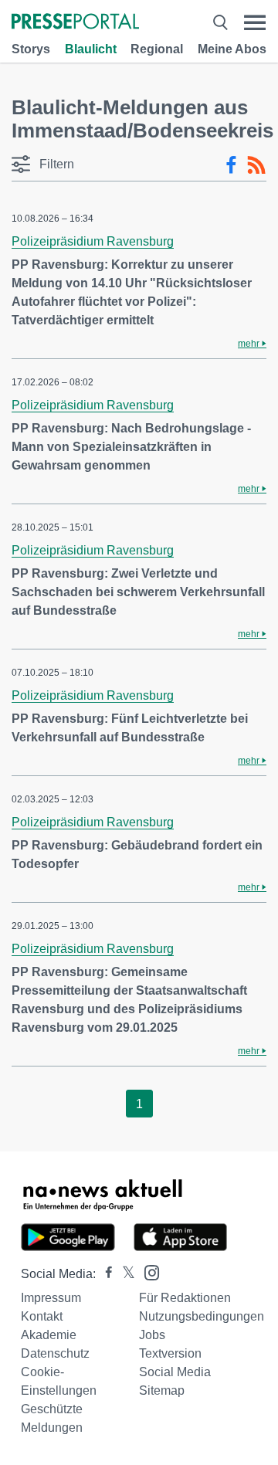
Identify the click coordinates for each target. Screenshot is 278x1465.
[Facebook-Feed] (231, 165)
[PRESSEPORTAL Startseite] (75, 22)
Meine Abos (232, 49)
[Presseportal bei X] (124, 1273)
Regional (157, 49)
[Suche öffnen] (220, 22)
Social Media (175, 1372)
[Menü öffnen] (254, 22)
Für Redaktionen (185, 1297)
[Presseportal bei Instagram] (147, 1271)
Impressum (51, 1297)
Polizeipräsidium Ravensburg (93, 241)
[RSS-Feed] (256, 165)
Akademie (48, 1334)
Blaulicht (91, 49)
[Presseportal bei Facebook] (104, 1273)
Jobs (152, 1334)
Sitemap (162, 1390)
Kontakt (42, 1316)
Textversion (170, 1353)
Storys (31, 49)
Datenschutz (55, 1353)
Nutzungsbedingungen (201, 1316)
